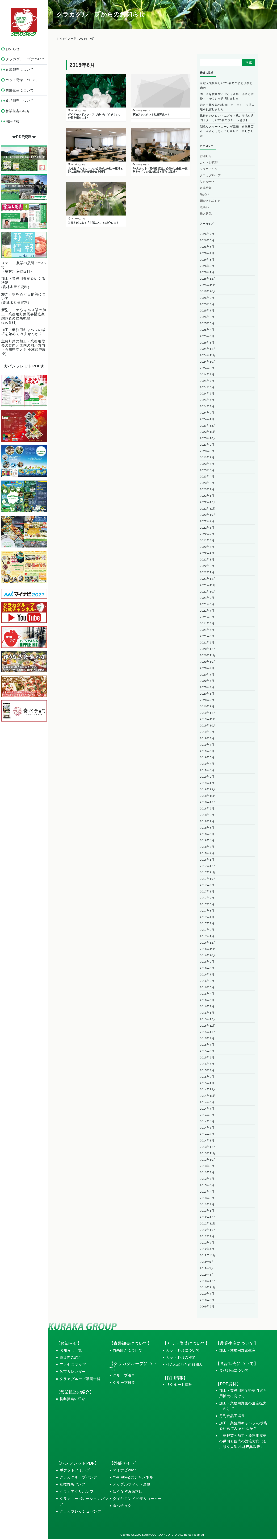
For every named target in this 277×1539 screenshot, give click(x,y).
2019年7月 (207, 744)
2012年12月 (208, 1217)
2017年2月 (207, 929)
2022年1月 (207, 572)
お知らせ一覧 (71, 1350)
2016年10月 (208, 955)
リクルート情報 (179, 1385)
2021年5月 (207, 623)
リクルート (207, 181)
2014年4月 (207, 1121)
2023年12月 (208, 425)
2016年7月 (207, 974)
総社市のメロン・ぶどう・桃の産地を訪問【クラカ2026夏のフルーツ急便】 (227, 118)
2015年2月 (207, 1076)
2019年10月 (208, 725)
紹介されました (210, 200)
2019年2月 (207, 776)
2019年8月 (207, 738)
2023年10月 (208, 438)
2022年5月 (207, 546)
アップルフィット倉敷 (131, 1484)
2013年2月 (207, 1204)
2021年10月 (208, 591)
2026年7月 (207, 234)
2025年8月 (207, 304)
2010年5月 (207, 1300)
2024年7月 (207, 380)
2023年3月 (207, 483)
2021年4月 (207, 629)
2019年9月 (207, 732)
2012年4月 (207, 1249)
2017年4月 (207, 917)
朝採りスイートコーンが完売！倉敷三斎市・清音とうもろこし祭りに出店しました (227, 131)
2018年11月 (208, 795)
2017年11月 (208, 872)
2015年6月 (207, 1051)
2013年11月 (208, 1153)
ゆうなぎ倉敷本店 (128, 1491)
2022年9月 (207, 521)
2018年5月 (207, 834)
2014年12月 (208, 1089)
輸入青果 (206, 213)
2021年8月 (207, 604)
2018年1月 (207, 859)
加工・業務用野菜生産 (237, 1350)
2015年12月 (208, 1019)
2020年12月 (208, 649)
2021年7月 (207, 610)
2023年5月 (207, 470)
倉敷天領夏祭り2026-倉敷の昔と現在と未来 (226, 85)
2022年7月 (207, 534)
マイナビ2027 (124, 1470)
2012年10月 (208, 1230)
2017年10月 (208, 878)
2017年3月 (207, 923)
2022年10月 (208, 514)
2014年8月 (207, 1102)
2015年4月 (207, 1064)
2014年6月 (207, 1115)
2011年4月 (207, 1274)
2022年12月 (208, 502)
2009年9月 (207, 1306)
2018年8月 (207, 815)
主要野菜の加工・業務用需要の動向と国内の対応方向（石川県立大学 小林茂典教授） (243, 1441)
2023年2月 (207, 489)
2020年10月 (208, 661)
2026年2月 (207, 266)
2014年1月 (207, 1140)
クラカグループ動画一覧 (80, 1379)
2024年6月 (207, 387)
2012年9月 (207, 1236)
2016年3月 (207, 1000)
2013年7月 (207, 1178)
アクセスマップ (73, 1365)
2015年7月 (207, 1044)
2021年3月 (207, 636)
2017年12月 (208, 866)
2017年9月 (207, 885)
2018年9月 (207, 808)
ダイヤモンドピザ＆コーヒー (137, 1499)
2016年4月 (207, 993)
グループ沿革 (124, 1375)
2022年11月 (208, 508)
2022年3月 (207, 559)
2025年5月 (207, 323)
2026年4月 (207, 253)
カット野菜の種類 (181, 1357)
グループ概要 (124, 1383)
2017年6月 (207, 904)
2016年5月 (207, 987)
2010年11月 (208, 1287)
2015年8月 (207, 1038)
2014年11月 (208, 1095)
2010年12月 (208, 1281)
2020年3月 (207, 693)
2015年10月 (208, 1032)
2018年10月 (208, 802)
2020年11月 (208, 655)
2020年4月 (207, 687)
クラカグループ (210, 175)
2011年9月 (207, 1261)
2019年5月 (207, 757)
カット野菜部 (209, 162)
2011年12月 (208, 1255)
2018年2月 (207, 853)
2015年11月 (208, 1025)
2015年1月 (207, 1083)
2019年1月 (207, 783)
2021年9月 (207, 597)
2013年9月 (207, 1166)
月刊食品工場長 (232, 1416)
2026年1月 (207, 272)
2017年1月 (207, 936)
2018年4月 (207, 840)
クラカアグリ (209, 168)
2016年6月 (207, 981)
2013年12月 (208, 1147)
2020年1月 (207, 706)
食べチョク (122, 1506)
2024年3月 (207, 406)
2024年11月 (208, 355)
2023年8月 (207, 451)
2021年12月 (208, 578)
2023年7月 (207, 457)
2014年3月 (207, 1127)
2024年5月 (207, 393)
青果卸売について (128, 1350)
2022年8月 (207, 527)
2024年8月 (207, 374)
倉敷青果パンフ (73, 1484)
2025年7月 (207, 310)
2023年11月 (208, 431)
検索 (248, 62)
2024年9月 (207, 368)
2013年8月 (207, 1172)
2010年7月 (207, 1293)
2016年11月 (208, 949)
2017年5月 (207, 910)
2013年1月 (207, 1210)
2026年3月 (207, 259)
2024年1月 (207, 419)
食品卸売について (234, 1370)
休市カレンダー (73, 1372)
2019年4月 (207, 763)
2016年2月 (207, 1006)
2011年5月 (207, 1268)
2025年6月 (207, 317)
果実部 (204, 194)
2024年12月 (208, 348)
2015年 (83, 38)
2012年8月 (207, 1242)
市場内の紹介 (71, 1357)
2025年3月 (207, 336)
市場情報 (206, 188)
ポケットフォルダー (77, 1470)
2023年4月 (207, 476)
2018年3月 (207, 846)
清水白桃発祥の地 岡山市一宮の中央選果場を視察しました (227, 107)
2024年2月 (207, 412)
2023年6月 (207, 463)
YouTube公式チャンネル (133, 1477)
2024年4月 (207, 400)
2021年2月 (207, 642)
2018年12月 (208, 789)
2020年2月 (207, 700)
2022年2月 (207, 566)
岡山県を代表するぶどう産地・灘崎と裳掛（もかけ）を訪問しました (227, 96)
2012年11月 (208, 1223)
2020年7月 (207, 674)
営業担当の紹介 (72, 1399)
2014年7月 (207, 1108)
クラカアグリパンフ (77, 1491)
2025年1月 (207, 342)
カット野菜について (183, 1350)
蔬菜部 (204, 207)
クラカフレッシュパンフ (80, 1511)
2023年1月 (207, 495)
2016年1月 (207, 1012)
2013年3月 (207, 1198)
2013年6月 (207, 1185)
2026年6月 (207, 240)
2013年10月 (208, 1159)
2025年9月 (207, 297)
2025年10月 (208, 291)
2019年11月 (208, 719)
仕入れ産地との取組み (184, 1365)
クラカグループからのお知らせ (100, 14)
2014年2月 (207, 1134)
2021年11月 (208, 585)
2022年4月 (207, 553)
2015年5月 (207, 1057)
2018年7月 (207, 821)
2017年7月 (207, 898)
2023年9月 (207, 444)
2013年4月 (207, 1191)
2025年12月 (208, 278)
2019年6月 (207, 751)
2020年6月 (207, 680)
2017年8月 (207, 891)
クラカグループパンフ (78, 1477)
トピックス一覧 (66, 38)
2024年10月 (208, 361)
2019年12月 (208, 712)
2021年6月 (207, 617)
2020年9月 (207, 668)
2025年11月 (208, 285)
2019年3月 (207, 770)
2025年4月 (207, 329)
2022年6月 (207, 540)
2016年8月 (207, 968)
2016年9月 (207, 961)
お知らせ (206, 156)
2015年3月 (207, 1070)
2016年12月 (208, 942)
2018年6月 (207, 827)
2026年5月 (207, 246)
